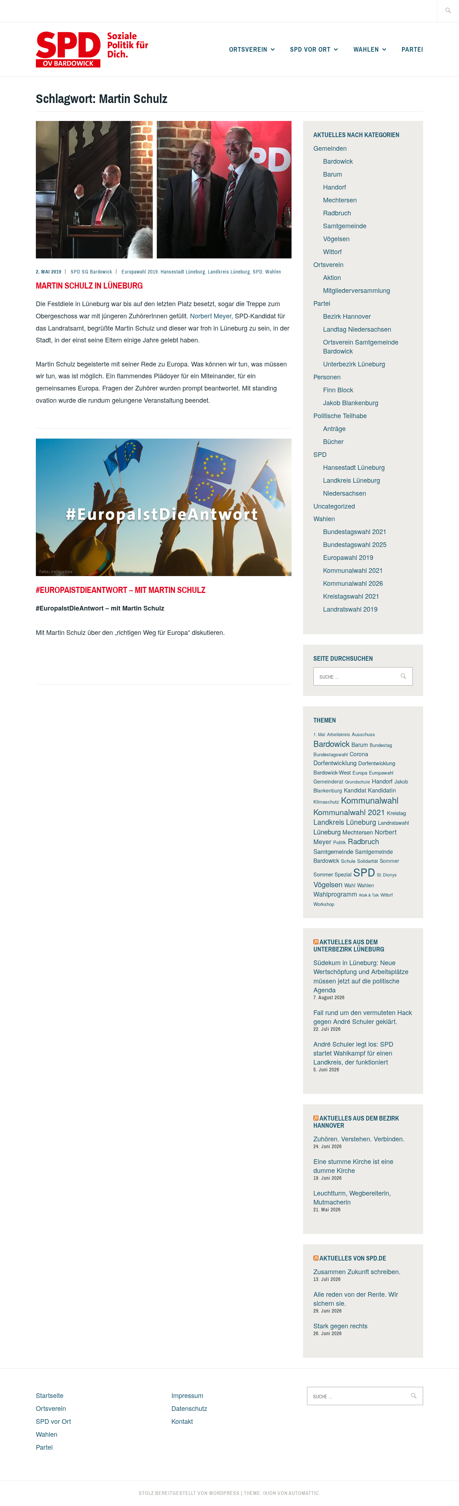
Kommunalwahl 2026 (353, 583)
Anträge (334, 428)
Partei (412, 49)
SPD (257, 271)
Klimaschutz (326, 801)
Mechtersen (340, 199)
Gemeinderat (328, 781)
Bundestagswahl (330, 754)
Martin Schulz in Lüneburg (89, 285)
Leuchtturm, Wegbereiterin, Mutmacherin (352, 1197)
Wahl (349, 885)
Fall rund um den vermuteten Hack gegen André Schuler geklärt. (362, 1016)
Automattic (304, 1493)
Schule (348, 860)
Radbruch (337, 212)
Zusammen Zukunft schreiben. (357, 1271)
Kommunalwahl (369, 800)
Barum (332, 173)
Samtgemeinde (344, 225)
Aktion (332, 277)
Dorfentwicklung (334, 762)
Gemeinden (330, 148)
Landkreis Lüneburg (229, 271)
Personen (327, 376)
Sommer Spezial (332, 874)
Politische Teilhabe (340, 415)
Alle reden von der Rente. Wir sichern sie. (355, 1298)
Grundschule (357, 781)
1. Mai (319, 734)
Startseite (49, 1395)
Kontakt (182, 1421)
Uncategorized (334, 505)
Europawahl (381, 772)
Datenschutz (189, 1408)
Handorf (334, 186)
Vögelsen (336, 238)
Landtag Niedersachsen (357, 328)
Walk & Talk (369, 895)
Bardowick (338, 160)
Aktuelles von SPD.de (353, 1258)
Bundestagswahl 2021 (355, 531)
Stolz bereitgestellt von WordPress (189, 1493)
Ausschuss (363, 734)
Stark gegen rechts (340, 1325)
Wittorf (332, 251)
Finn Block (338, 389)
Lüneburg (327, 831)
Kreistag (396, 813)
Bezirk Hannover (347, 316)
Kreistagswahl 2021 (351, 595)
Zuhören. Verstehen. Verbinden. (358, 1138)
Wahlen (366, 49)
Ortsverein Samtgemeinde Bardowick (360, 346)
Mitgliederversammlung (356, 290)
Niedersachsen (344, 492)
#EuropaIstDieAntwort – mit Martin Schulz (120, 589)
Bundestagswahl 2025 (355, 544)
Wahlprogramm (335, 893)
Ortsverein (248, 49)
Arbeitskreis (338, 734)
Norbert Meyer (210, 315)
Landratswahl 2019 (350, 608)
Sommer (389, 860)
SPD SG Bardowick (91, 271)
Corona (359, 754)
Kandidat (355, 790)
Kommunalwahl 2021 (353, 570)
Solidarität (367, 860)
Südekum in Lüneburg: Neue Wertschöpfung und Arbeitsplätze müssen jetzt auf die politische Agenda (360, 976)
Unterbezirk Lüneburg (354, 363)
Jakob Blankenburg (350, 402)
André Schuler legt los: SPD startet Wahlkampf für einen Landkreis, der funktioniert (353, 1052)
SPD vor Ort (310, 49)
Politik (339, 842)
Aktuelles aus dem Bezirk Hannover (356, 1122)
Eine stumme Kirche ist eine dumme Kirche (353, 1165)
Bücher (333, 441)
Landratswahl (393, 822)
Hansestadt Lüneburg (183, 271)
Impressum (187, 1395)
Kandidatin (382, 790)
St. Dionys (387, 874)
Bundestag (381, 745)
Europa (359, 772)
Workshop (323, 904)
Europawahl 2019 (140, 271)
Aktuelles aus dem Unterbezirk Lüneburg (348, 945)
